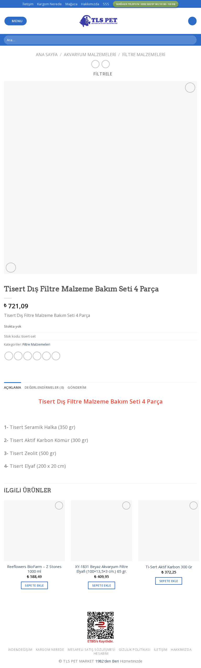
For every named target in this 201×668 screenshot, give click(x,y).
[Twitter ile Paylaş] (27, 356)
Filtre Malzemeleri (143, 54)
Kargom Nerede (49, 4)
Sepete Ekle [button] (34, 585)
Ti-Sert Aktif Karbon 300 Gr (169, 567)
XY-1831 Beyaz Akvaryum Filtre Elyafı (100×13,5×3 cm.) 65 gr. (101, 569)
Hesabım (101, 653)
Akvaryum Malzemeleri (90, 54)
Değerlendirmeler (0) (44, 387)
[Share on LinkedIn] (56, 356)
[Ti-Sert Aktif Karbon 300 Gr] (168, 530)
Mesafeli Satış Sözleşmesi (91, 649)
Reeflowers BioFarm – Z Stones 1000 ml (34, 569)
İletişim (28, 4)
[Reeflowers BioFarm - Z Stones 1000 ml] (34, 530)
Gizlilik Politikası (134, 649)
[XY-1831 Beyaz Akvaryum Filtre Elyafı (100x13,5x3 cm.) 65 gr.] (101, 530)
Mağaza (71, 4)
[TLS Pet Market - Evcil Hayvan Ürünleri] (100, 21)
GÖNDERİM (77, 387)
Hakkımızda (90, 4)
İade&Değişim (20, 649)
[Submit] (191, 40)
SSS (106, 4)
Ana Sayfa (47, 54)
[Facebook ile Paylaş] (18, 356)
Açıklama (12, 387)
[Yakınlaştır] (11, 268)
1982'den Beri (107, 661)
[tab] (12, 387)
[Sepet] (192, 21)
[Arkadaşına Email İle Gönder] (37, 356)
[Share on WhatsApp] (8, 356)
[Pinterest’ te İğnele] (46, 356)
